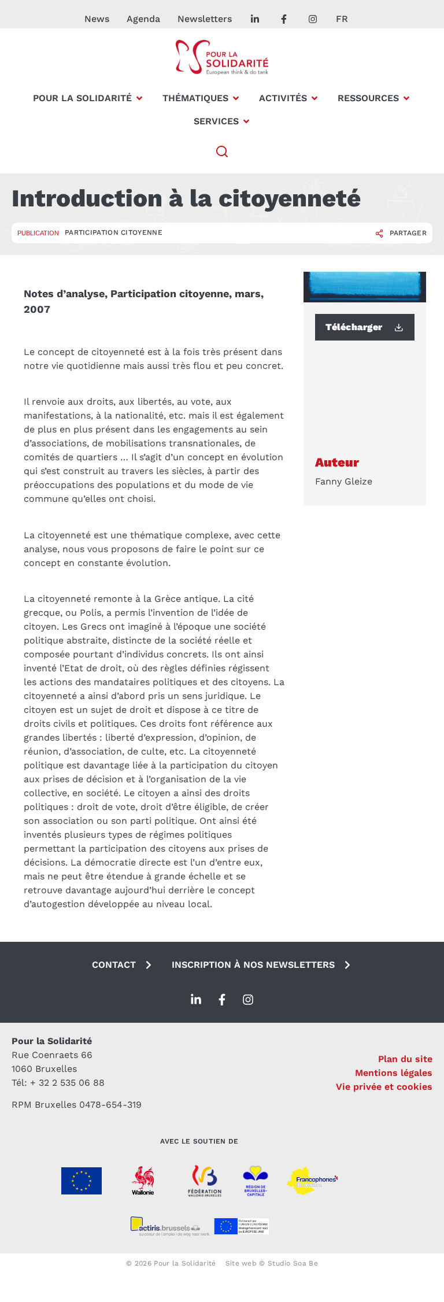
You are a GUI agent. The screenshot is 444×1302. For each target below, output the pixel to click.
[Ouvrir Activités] (314, 98)
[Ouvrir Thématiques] (235, 98)
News (96, 18)
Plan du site (405, 1058)
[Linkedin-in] (196, 999)
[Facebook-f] (222, 999)
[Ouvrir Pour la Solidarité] (139, 98)
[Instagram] (248, 999)
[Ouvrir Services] (246, 121)
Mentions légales (393, 1072)
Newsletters (204, 18)
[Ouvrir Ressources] (406, 98)
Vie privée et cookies (384, 1086)
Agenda (143, 18)
